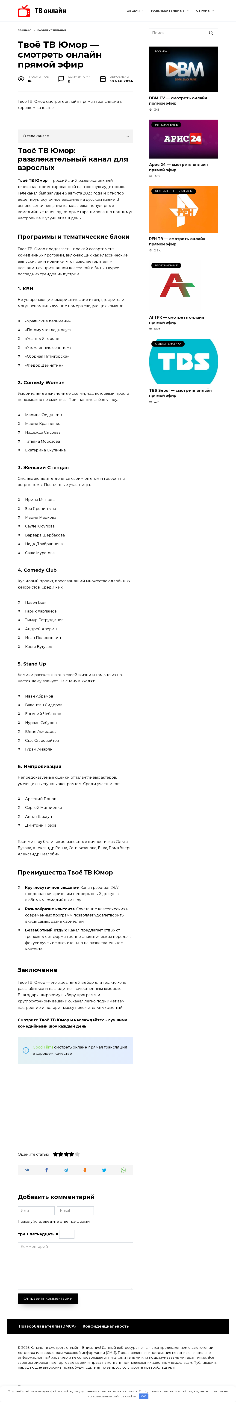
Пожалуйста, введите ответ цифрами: (54, 1221)
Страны (203, 10)
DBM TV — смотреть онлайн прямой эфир (178, 100)
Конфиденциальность (106, 1326)
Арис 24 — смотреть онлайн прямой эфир (178, 167)
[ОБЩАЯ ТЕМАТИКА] (183, 381)
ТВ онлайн (50, 11)
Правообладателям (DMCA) (47, 1326)
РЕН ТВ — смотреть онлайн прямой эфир (177, 241)
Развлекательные (168, 10)
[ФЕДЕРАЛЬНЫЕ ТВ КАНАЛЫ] (183, 230)
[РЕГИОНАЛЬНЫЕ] (183, 155)
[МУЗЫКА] (183, 89)
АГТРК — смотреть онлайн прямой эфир (176, 319)
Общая (133, 10)
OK (143, 1396)
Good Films (43, 1047)
